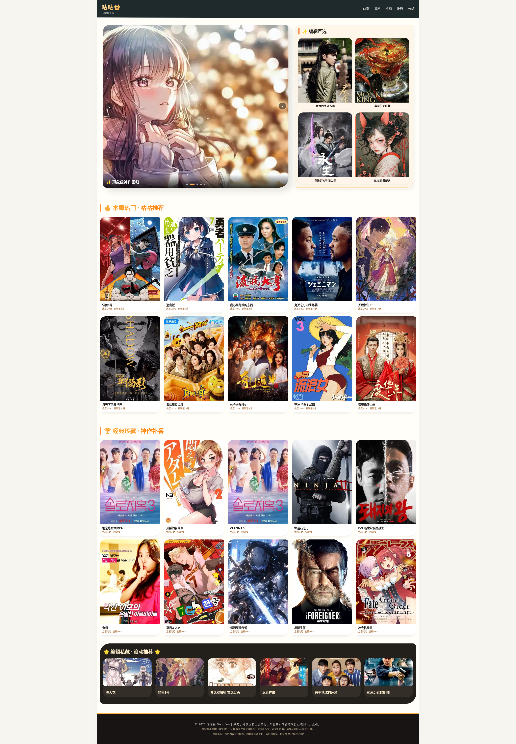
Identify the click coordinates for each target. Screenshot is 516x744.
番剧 (377, 8)
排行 (400, 8)
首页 (366, 8)
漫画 (388, 8)
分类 (411, 8)
